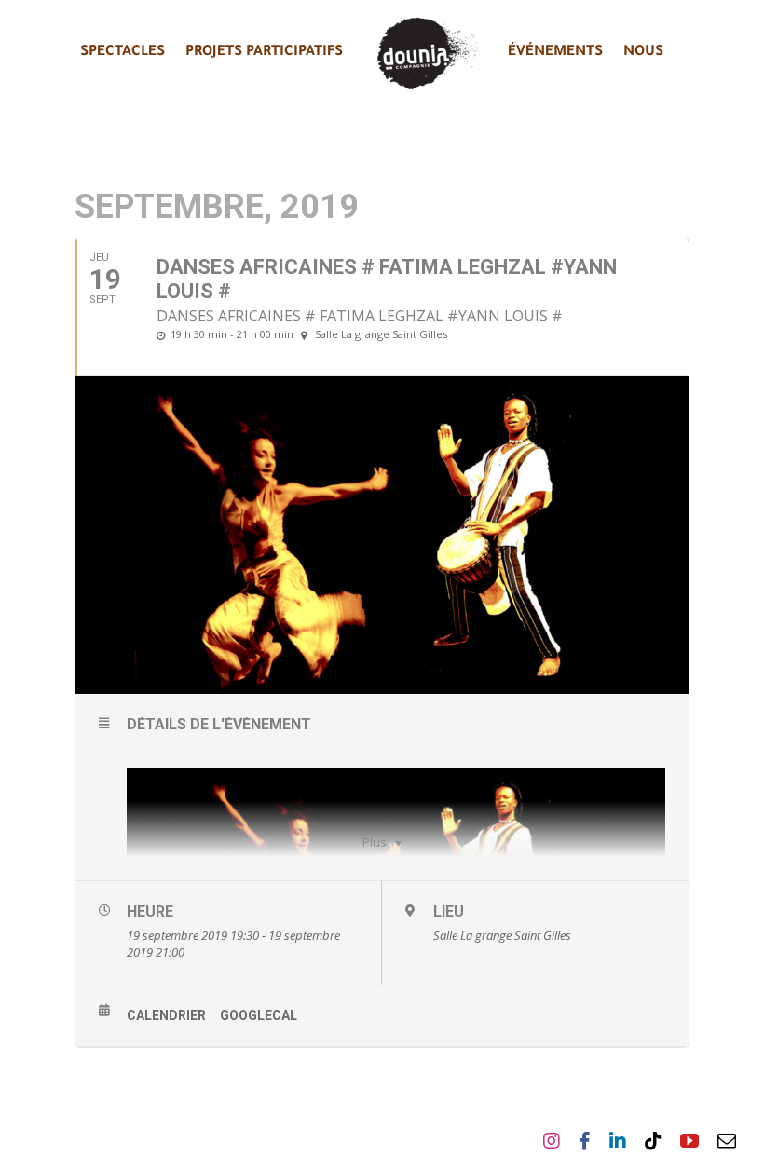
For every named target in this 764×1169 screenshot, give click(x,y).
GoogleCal (258, 1015)
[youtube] (689, 1141)
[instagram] (551, 1141)
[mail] (726, 1141)
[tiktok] (653, 1141)
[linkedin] (617, 1141)
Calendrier (166, 1015)
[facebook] (585, 1141)
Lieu (448, 911)
